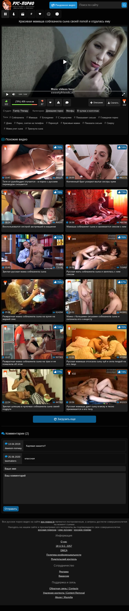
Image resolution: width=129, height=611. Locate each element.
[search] (124, 5)
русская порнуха (47, 529)
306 (9, 283)
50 (9, 194)
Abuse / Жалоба (64, 597)
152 (73, 328)
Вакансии (64, 576)
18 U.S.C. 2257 (64, 546)
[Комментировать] (67, 102)
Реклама (64, 571)
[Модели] (14, 14)
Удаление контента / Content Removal (64, 592)
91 (9, 328)
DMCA (63, 550)
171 (73, 149)
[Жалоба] (58, 102)
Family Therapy (20, 111)
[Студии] (23, 14)
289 (73, 239)
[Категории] (5, 14)
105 (73, 194)
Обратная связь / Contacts (63, 588)
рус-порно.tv (48, 521)
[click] (7, 609)
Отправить (11, 508)
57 (9, 373)
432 (73, 373)
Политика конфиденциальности (63, 554)
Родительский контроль (64, 559)
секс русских (65, 529)
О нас (64, 541)
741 (73, 283)
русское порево (82, 529)
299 (9, 149)
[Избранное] (40, 14)
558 (9, 239)
